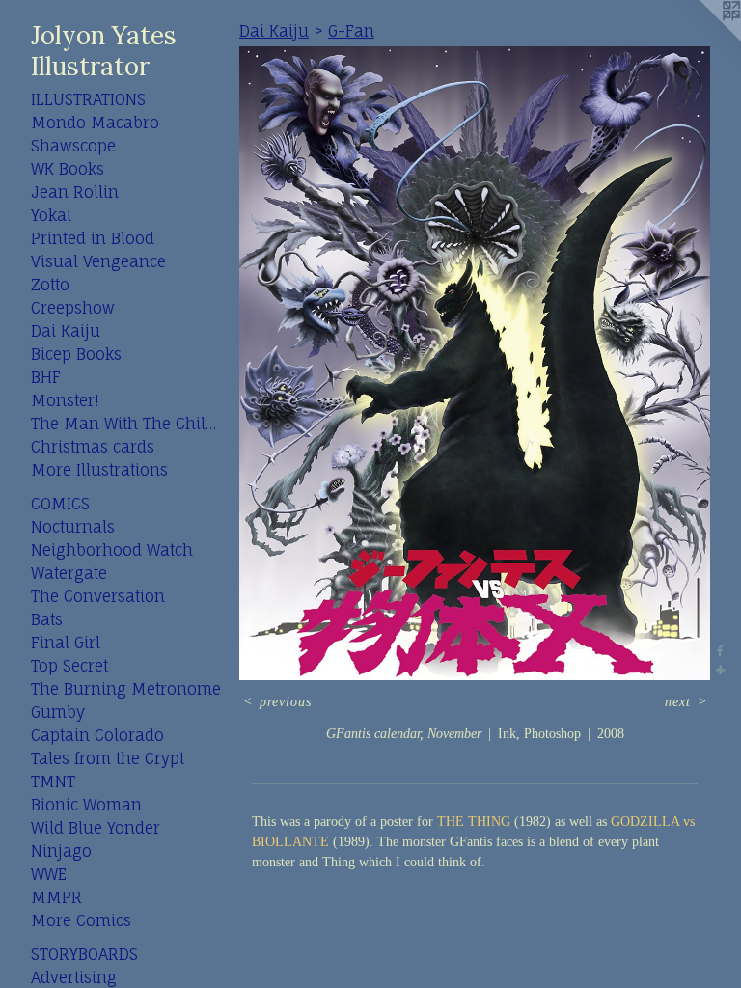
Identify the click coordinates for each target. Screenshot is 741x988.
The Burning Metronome (126, 689)
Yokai (51, 215)
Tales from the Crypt (107, 758)
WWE (49, 874)
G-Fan (351, 31)
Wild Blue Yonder (95, 827)
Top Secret (69, 665)
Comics (60, 503)
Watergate (69, 573)
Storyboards (84, 954)
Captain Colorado (97, 735)
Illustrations (88, 99)
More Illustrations (99, 470)
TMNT (53, 781)
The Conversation (98, 596)
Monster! (64, 400)
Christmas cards (92, 446)
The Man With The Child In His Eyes (127, 423)
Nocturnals (73, 526)
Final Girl (65, 642)
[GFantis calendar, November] (474, 363)
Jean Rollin (75, 192)
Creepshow (73, 307)
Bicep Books (76, 354)
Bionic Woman (86, 804)
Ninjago (61, 851)
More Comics (81, 920)
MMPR (56, 897)
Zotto (50, 284)
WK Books (67, 168)
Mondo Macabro (95, 122)
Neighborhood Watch (112, 550)
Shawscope (73, 145)
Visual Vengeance (98, 261)
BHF (46, 377)
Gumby (58, 712)
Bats (47, 619)
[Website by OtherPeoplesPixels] (702, 38)
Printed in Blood (92, 238)
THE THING (473, 821)
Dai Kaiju (65, 331)
